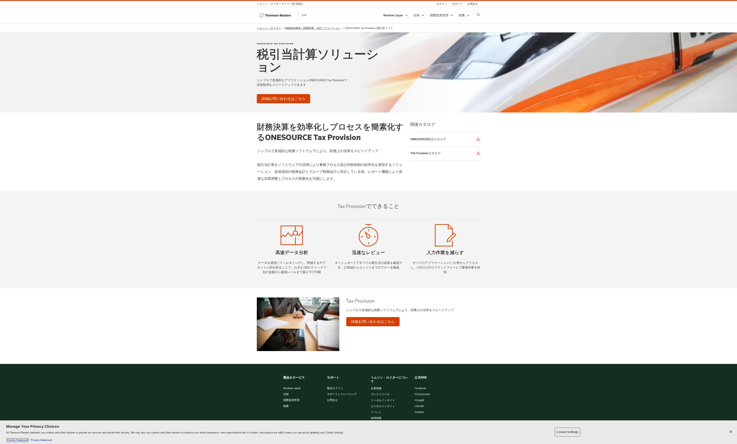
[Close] (731, 431)
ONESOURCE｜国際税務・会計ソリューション (313, 28)
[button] (396, 15)
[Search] (478, 14)
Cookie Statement (17, 440)
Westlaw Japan (292, 388)
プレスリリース (380, 394)
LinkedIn (419, 406)
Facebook (420, 388)
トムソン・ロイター (269, 28)
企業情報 (376, 388)
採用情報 (376, 418)
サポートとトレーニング (342, 394)
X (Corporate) (422, 394)
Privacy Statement (40, 440)
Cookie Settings (567, 432)
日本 (304, 15)
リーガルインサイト (383, 400)
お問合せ (332, 400)
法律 (286, 394)
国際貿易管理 (291, 400)
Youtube (419, 412)
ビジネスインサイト (383, 406)
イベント (376, 412)
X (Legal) (419, 400)
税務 (286, 406)
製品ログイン (335, 388)
